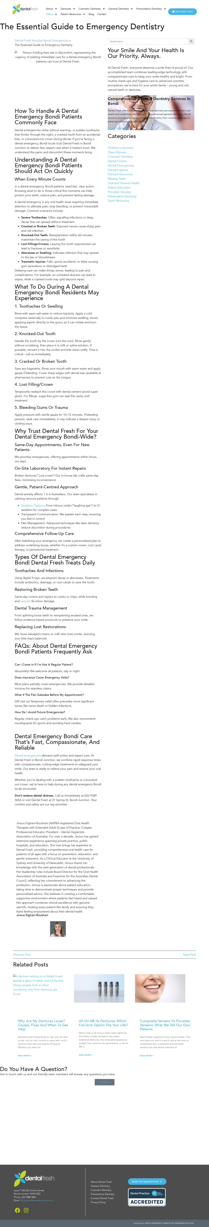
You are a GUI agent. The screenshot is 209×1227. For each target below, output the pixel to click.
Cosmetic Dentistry (90, 9)
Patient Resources (71, 14)
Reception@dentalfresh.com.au (37, 1200)
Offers (49, 14)
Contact (101, 14)
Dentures (66, 9)
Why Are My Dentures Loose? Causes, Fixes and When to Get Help (43, 1025)
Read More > (25, 1055)
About (49, 9)
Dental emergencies (28, 756)
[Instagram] (26, 1210)
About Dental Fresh (101, 1181)
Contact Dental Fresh (102, 1198)
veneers (25, 601)
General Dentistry (118, 9)
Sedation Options (32, 506)
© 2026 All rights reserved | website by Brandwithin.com (164, 1223)
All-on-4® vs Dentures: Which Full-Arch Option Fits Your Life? (103, 1023)
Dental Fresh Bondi (27, 41)
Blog (91, 14)
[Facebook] (17, 1210)
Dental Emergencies (55, 41)
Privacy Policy (98, 1202)
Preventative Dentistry (149, 9)
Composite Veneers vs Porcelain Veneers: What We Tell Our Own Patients (165, 1025)
